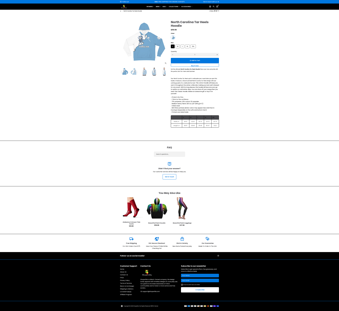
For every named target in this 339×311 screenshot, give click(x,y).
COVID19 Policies (125, 292)
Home (122, 269)
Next (165, 41)
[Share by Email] (218, 11)
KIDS (165, 6)
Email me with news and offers (191, 284)
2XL (193, 46)
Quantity (174, 51)
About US (123, 272)
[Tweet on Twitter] (216, 11)
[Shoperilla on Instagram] (120, 2)
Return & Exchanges (127, 286)
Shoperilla (136, 306)
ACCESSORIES (187, 6)
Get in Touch (169, 177)
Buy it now (195, 66)
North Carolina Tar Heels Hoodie (133, 11)
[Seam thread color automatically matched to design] (173, 37)
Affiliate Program (126, 295)
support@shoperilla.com (150, 291)
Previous (122, 41)
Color (173, 33)
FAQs (122, 278)
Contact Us (124, 275)
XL (187, 46)
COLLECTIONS (174, 6)
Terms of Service (126, 283)
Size (172, 43)
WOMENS (150, 6)
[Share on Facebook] (214, 11)
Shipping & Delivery (126, 289)
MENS (158, 6)
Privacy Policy (125, 280)
